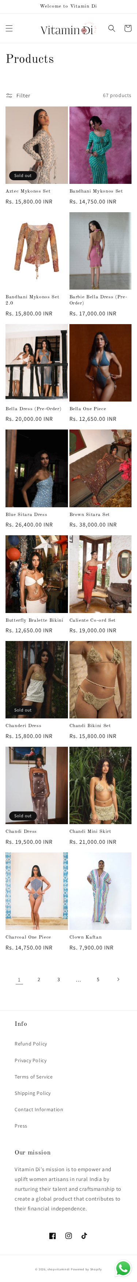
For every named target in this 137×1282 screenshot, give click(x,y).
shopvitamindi (58, 1269)
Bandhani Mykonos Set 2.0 (32, 300)
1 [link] (19, 979)
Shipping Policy (33, 1093)
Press (21, 1125)
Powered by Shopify (86, 1269)
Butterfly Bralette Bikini (34, 620)
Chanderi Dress (23, 725)
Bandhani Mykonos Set (96, 191)
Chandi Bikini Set (90, 725)
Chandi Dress (21, 831)
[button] (9, 28)
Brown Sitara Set (89, 514)
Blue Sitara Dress (26, 514)
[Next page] (118, 979)
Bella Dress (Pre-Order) (33, 409)
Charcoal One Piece (28, 937)
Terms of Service (34, 1076)
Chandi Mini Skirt (90, 831)
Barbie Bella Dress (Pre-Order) (98, 300)
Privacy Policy (30, 1060)
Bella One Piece (87, 409)
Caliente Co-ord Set (92, 620)
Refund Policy (31, 1043)
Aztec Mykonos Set (27, 191)
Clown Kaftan (85, 937)
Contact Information (39, 1109)
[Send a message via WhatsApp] (123, 1268)
